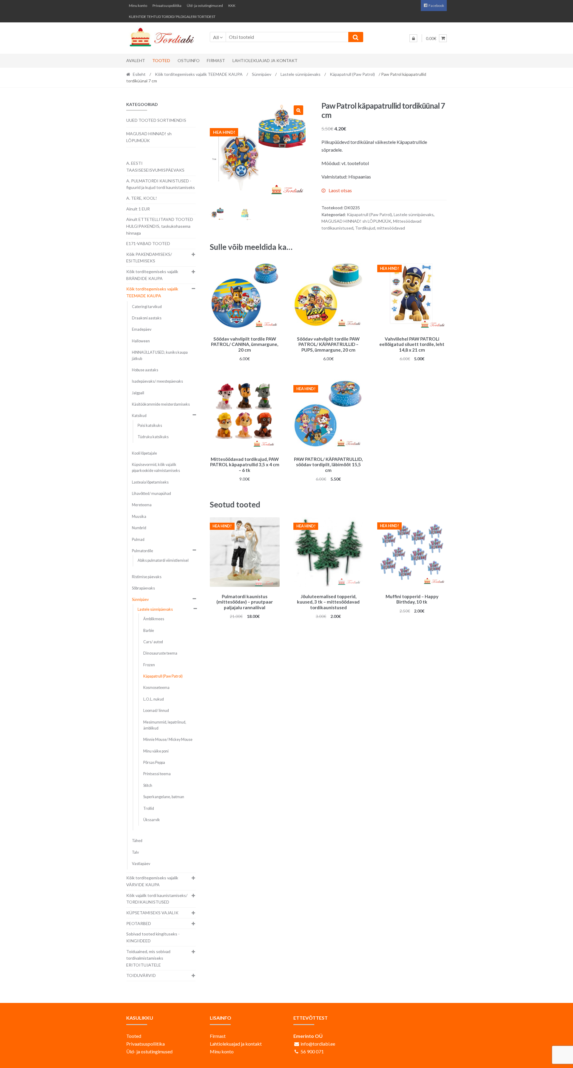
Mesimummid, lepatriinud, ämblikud (164, 725)
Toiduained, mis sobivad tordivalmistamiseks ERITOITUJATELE (148, 958)
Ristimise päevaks (146, 577)
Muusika (139, 516)
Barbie (148, 630)
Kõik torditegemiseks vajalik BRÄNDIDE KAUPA (152, 275)
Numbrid (139, 528)
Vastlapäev (141, 863)
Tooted (161, 60)
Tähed (137, 840)
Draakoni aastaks (146, 318)
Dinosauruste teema (160, 653)
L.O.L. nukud (153, 699)
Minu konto (138, 5)
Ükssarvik (151, 820)
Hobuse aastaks (145, 370)
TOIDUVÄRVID (141, 975)
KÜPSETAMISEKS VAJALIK (152, 912)
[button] (298, 110)
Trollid (148, 808)
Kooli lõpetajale (144, 453)
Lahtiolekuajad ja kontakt (265, 60)
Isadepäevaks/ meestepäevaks (157, 381)
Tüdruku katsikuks (153, 437)
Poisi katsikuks (150, 425)
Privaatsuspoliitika (167, 5)
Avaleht (135, 60)
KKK (231, 5)
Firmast (216, 60)
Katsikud (139, 415)
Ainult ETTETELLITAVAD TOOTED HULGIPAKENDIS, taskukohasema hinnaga (159, 226)
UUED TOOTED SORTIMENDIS (156, 120)
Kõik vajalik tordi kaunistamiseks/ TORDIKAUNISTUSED (156, 899)
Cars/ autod (153, 642)
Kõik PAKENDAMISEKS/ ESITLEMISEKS (149, 258)
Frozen (149, 665)
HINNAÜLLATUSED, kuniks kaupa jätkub (160, 355)
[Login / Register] (413, 38)
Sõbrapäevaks (143, 588)
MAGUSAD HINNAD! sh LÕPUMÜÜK (356, 221)
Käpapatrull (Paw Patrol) (352, 74)
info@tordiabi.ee (318, 1044)
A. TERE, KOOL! (141, 198)
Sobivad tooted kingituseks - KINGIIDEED (153, 937)
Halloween (141, 341)
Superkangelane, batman (163, 797)
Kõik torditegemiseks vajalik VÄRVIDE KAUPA (152, 881)
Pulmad (138, 539)
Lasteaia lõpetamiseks (150, 482)
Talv (135, 852)
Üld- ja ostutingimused (205, 5)
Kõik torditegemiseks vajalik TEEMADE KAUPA (199, 74)
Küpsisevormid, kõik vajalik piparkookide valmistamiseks (156, 467)
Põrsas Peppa (154, 762)
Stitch (147, 785)
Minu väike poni (156, 751)
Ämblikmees (153, 619)
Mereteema (142, 505)
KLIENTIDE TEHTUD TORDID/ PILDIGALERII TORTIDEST (172, 16)
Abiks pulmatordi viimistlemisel (163, 560)
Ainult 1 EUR (138, 208)
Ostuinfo (189, 60)
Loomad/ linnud (156, 710)
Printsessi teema (157, 774)
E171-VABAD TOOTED (148, 243)
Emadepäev (141, 329)
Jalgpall (138, 393)
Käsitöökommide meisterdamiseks (161, 404)
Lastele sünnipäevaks (301, 74)
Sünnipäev (261, 74)
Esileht (139, 74)
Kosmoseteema (156, 687)
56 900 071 (312, 1051)
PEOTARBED (138, 923)
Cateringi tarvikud (147, 306)
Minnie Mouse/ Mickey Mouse (167, 739)
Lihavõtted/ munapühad (151, 493)
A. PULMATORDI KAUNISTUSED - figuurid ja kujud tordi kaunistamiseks (160, 184)
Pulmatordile (142, 551)
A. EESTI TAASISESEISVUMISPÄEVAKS (155, 167)
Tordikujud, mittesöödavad (380, 227)
